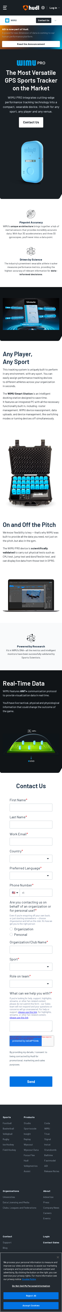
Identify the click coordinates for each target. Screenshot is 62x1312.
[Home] (31, 8)
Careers (47, 1213)
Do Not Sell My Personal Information (31, 1285)
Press (46, 1202)
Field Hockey (9, 1149)
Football (7, 1123)
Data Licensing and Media (16, 1202)
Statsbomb (50, 1149)
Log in (53, 7)
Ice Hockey (8, 1144)
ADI (46, 1165)
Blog (5, 1247)
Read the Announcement (31, 44)
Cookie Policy (29, 1279)
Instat (47, 1144)
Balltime (48, 1155)
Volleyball (7, 1133)
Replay (27, 1139)
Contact (7, 1236)
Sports (7, 1117)
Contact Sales (51, 1242)
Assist (27, 1171)
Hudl (26, 1160)
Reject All (31, 1295)
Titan (47, 1133)
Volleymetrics (31, 1165)
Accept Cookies (31, 1305)
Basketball (8, 1128)
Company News (51, 1207)
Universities (9, 1196)
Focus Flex (29, 1155)
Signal (47, 1139)
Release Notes (51, 1171)
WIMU (47, 1128)
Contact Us (43, 20)
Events (46, 1218)
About (46, 1190)
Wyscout (28, 1144)
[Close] (58, 1257)
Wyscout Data (31, 1149)
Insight (27, 1133)
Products (29, 1117)
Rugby (6, 1139)
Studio (27, 1123)
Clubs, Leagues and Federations (19, 1207)
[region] (31, 1282)
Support (7, 1242)
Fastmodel (50, 1160)
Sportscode (30, 1128)
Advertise (48, 1196)
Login (46, 1236)
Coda (47, 1123)
